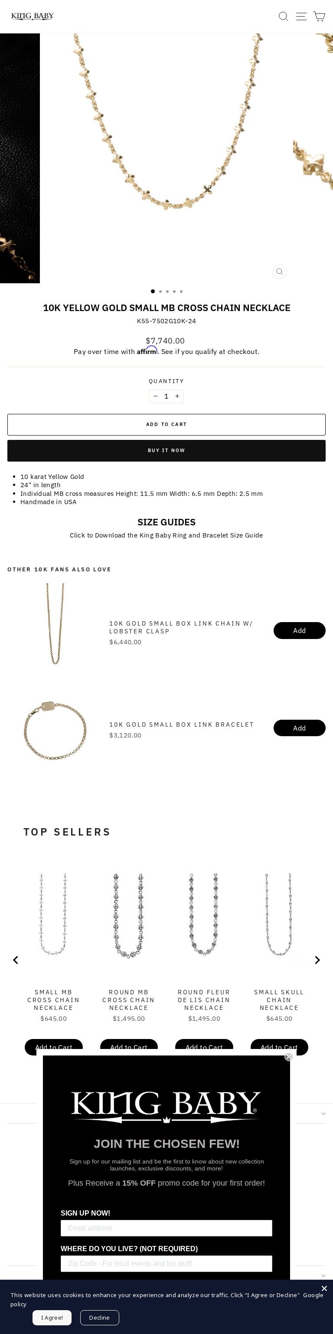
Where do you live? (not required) (129, 1248)
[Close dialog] (288, 1056)
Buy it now (167, 450)
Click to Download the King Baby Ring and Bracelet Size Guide (166, 535)
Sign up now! (85, 1213)
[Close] (324, 1288)
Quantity (167, 381)
